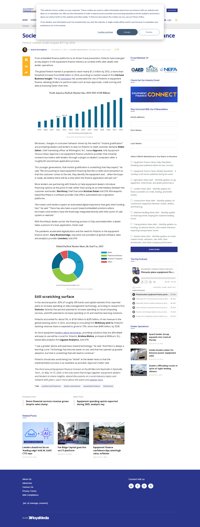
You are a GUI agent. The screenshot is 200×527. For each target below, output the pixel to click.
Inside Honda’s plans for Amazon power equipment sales (162, 353)
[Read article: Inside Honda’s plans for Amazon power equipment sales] (139, 354)
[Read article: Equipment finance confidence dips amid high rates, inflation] (108, 433)
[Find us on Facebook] (137, 486)
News (25, 20)
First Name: (136, 130)
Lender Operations (79, 49)
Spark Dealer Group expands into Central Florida (160, 337)
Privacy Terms (29, 491)
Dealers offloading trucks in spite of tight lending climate (163, 368)
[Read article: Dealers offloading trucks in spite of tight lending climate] (139, 370)
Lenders (35, 26)
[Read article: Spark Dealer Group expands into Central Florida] (139, 338)
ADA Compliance (30, 495)
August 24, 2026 (30, 457)
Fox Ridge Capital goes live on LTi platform (72, 449)
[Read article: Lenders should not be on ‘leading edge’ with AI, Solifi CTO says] (38, 433)
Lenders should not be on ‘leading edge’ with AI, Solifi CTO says (37, 450)
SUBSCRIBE (172, 10)
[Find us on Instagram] (144, 486)
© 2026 (25, 518)
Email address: (138, 117)
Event (34, 20)
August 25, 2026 (156, 343)
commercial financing (51, 386)
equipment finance (91, 386)
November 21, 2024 (59, 49)
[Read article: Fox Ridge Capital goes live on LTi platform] (73, 433)
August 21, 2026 (100, 457)
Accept (127, 32)
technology (108, 386)
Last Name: (136, 143)
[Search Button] (176, 20)
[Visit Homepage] (29, 10)
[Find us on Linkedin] (131, 486)
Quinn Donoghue (39, 49)
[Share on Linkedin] (26, 66)
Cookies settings (105, 32)
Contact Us (27, 487)
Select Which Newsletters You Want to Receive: (154, 156)
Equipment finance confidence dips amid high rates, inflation (107, 450)
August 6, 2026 (156, 375)
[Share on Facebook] (26, 59)
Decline (149, 32)
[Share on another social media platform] (26, 72)
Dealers (25, 26)
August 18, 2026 (156, 359)
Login (168, 20)
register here (96, 379)
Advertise (27, 483)
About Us (26, 479)
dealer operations (72, 386)
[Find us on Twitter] (150, 486)
